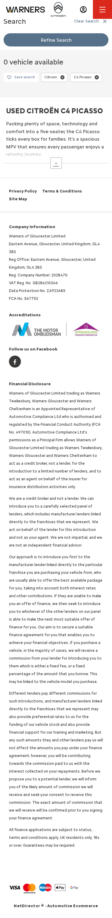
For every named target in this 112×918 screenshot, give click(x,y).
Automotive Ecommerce (72, 906)
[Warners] (25, 10)
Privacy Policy (23, 191)
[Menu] (102, 9)
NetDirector (27, 906)
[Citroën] (58, 9)
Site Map (18, 199)
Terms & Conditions (62, 191)
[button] (62, 77)
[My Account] (83, 9)
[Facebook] (15, 362)
